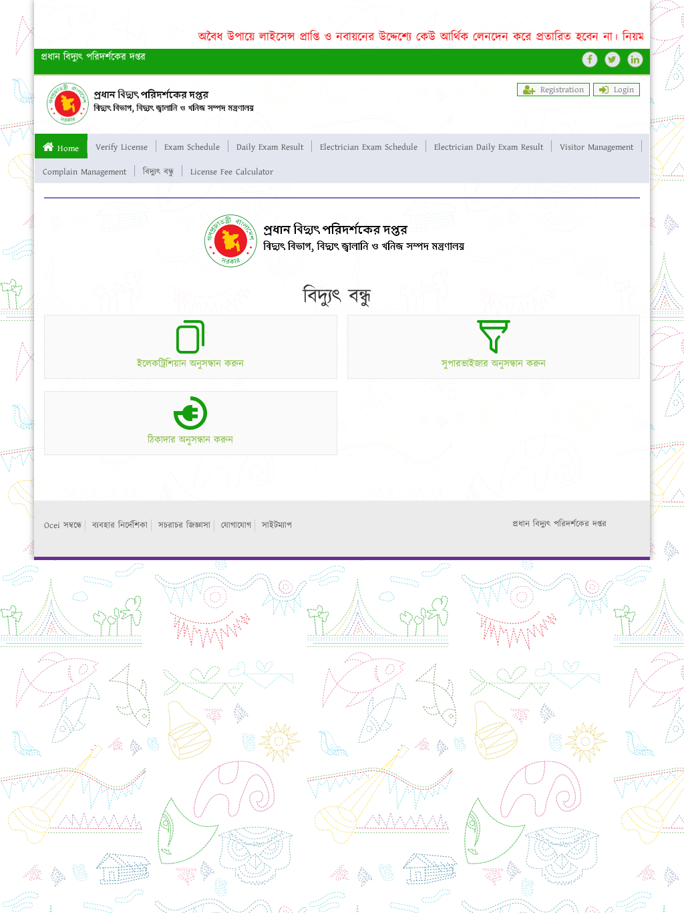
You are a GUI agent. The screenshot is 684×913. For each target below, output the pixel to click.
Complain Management (84, 171)
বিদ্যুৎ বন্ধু (158, 171)
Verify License (122, 146)
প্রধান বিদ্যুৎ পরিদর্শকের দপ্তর (559, 524)
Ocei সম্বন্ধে (62, 525)
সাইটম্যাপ (277, 525)
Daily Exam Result (269, 146)
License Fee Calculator (231, 171)
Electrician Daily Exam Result (488, 146)
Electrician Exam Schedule (368, 146)
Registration (562, 90)
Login (624, 90)
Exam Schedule (192, 146)
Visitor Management (596, 146)
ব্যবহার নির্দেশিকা (120, 525)
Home (68, 147)
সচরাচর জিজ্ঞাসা (184, 525)
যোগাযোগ (236, 525)
